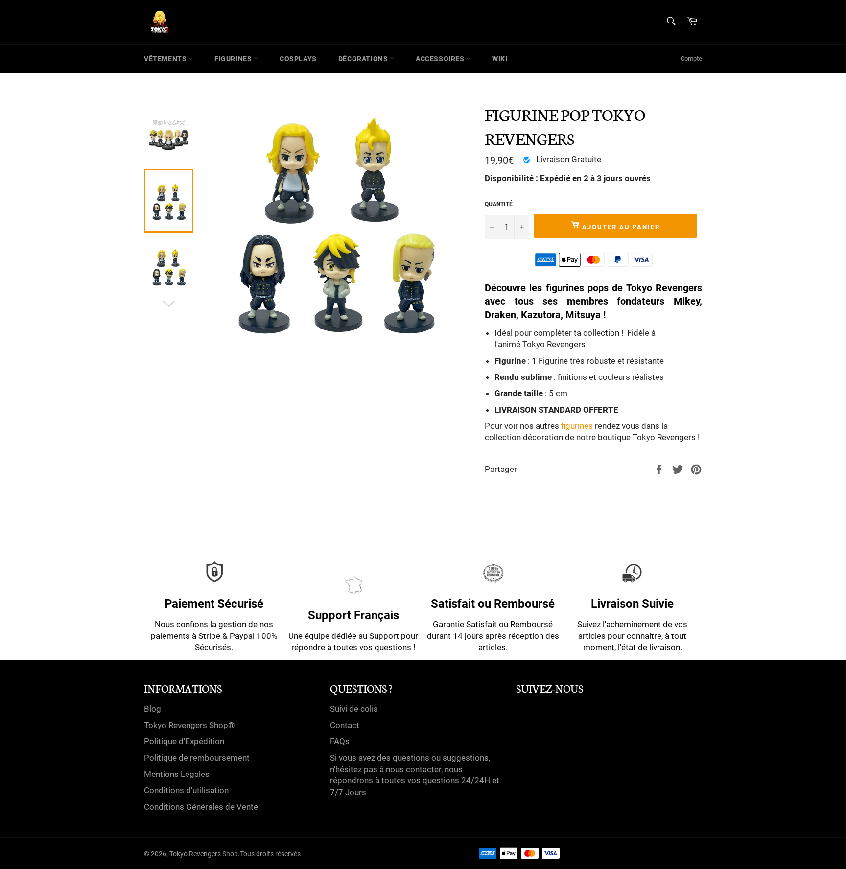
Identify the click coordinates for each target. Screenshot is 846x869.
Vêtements (166, 59)
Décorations (364, 59)
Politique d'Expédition (184, 741)
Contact (344, 725)
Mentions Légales (177, 774)
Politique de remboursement (197, 758)
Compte (691, 58)
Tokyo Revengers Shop (203, 854)
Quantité (499, 204)
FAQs (340, 741)
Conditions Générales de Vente (201, 807)
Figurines (234, 59)
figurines (577, 426)
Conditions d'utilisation (186, 790)
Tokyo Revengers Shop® (189, 725)
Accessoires (441, 59)
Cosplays (298, 59)
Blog (152, 709)
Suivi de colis (354, 709)
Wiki (499, 59)
